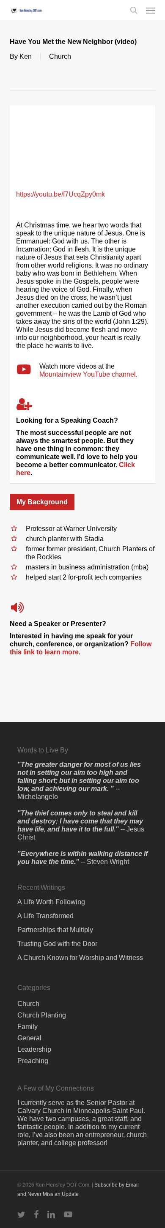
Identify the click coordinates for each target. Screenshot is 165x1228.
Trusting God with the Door (57, 943)
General (29, 1038)
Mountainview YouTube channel (87, 374)
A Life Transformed (45, 915)
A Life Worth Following (51, 901)
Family (27, 1026)
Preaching (32, 1060)
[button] (150, 10)
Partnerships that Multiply (55, 929)
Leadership (34, 1049)
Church (60, 56)
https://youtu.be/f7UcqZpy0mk (60, 194)
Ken (25, 56)
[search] (134, 10)
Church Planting (41, 1015)
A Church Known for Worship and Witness (80, 957)
